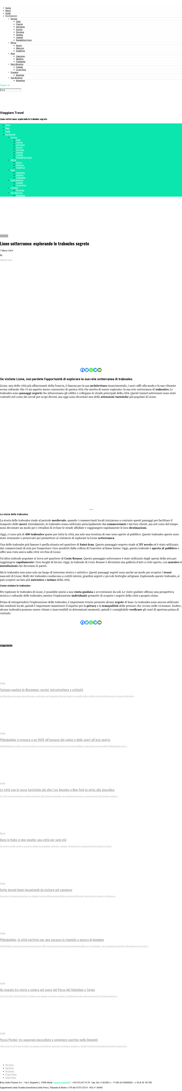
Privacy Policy (11, 1074)
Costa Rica (21, 69)
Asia (13, 53)
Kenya (19, 45)
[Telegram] (95, 370)
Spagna (19, 35)
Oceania (14, 72)
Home (8, 8)
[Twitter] (87, 370)
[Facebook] (82, 370)
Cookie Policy (10, 1077)
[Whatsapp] (91, 370)
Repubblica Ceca (24, 40)
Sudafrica (20, 51)
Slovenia (20, 32)
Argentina (20, 80)
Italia (18, 21)
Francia (19, 24)
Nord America (17, 64)
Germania (20, 27)
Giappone (20, 56)
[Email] (99, 370)
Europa (14, 19)
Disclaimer (9, 1071)
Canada (19, 67)
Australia (20, 75)
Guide (8, 13)
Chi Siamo (9, 1064)
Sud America (16, 78)
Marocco (20, 48)
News (8, 10)
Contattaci (9, 1068)
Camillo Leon (6, 260)
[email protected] (62, 1082)
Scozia (19, 29)
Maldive (19, 59)
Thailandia (20, 61)
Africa (13, 43)
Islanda (19, 37)
